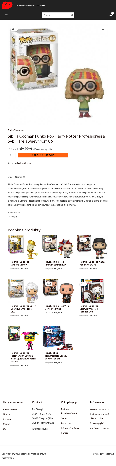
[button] (103, 29)
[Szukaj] (72, 15)
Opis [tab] (10, 177)
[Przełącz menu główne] (6, 15)
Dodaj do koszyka (43, 155)
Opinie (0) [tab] (20, 177)
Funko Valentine (16, 130)
